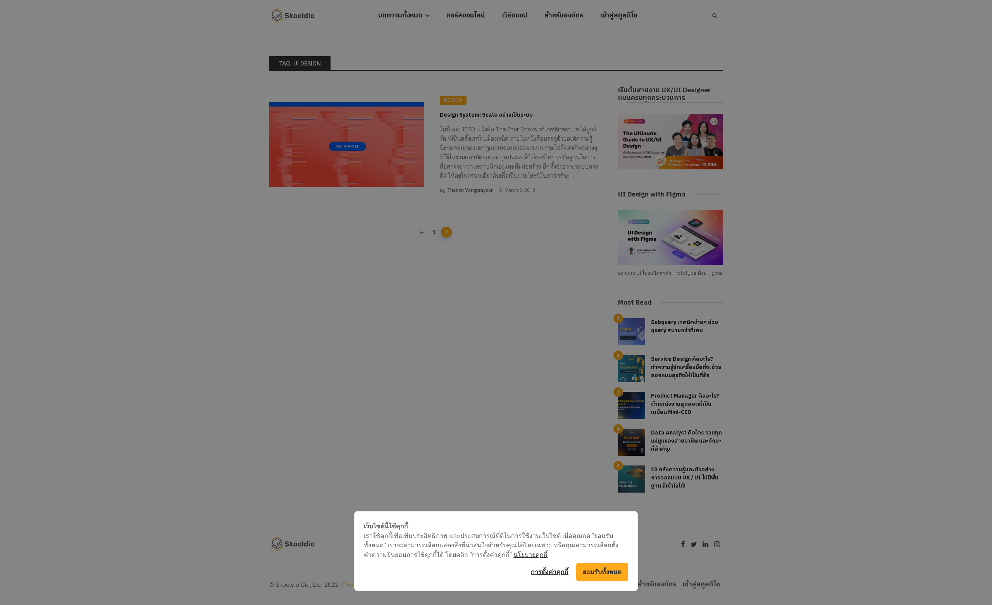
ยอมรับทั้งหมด (602, 572)
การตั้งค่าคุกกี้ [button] (549, 572)
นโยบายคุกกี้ (530, 554)
